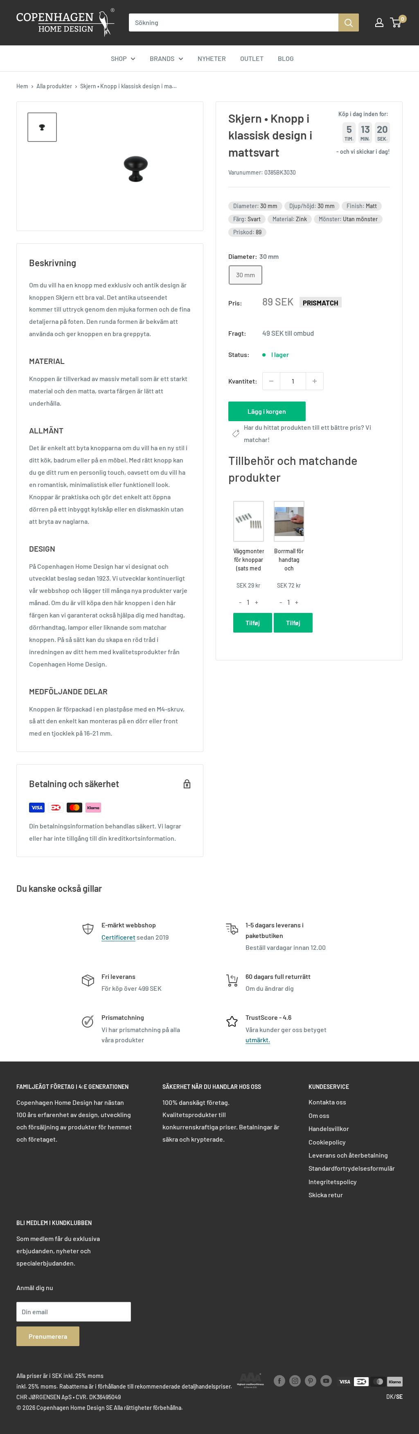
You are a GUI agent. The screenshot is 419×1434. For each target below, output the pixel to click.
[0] (396, 22)
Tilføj (253, 622)
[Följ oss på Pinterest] (310, 1381)
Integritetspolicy (333, 1181)
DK (390, 1396)
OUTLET (252, 58)
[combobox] (233, 22)
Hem (22, 86)
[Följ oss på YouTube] (326, 1381)
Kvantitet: (242, 381)
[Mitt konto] (379, 22)
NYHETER (212, 58)
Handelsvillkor (329, 1128)
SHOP (118, 58)
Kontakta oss (327, 1102)
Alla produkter (54, 86)
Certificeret (118, 937)
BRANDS (162, 58)
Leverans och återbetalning (348, 1155)
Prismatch (320, 302)
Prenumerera (48, 1336)
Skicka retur (326, 1194)
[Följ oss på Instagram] (295, 1381)
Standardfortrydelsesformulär (352, 1168)
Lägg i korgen (267, 411)
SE (399, 1396)
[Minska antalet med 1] (271, 381)
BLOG (286, 58)
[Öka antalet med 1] (314, 381)
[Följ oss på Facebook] (279, 1381)
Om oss (319, 1115)
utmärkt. (258, 1040)
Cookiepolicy (327, 1142)
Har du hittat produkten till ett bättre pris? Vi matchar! (307, 433)
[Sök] (348, 22)
